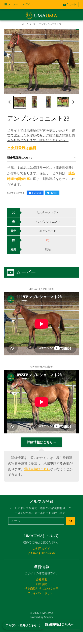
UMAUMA (46, 613)
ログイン (28, 4)
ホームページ (28, 24)
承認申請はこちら (37, 469)
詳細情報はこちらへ (59, 624)
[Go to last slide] (9, 102)
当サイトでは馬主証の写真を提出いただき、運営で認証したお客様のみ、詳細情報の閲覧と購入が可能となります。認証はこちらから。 (41, 135)
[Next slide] (73, 102)
